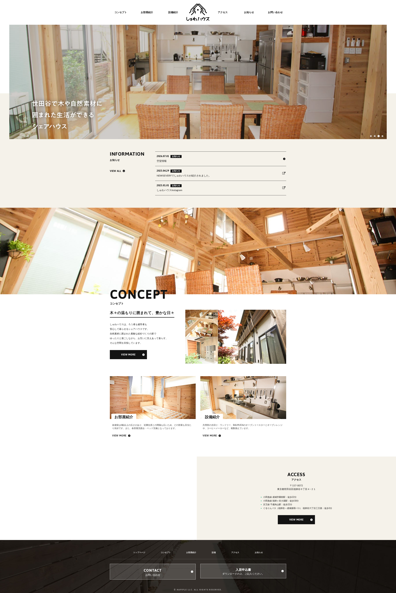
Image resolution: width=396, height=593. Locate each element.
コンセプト (166, 553)
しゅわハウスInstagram (169, 187)
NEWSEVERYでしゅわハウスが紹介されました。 (184, 173)
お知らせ (259, 553)
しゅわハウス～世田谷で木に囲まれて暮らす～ (198, 12)
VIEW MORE (128, 354)
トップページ (139, 553)
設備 (214, 553)
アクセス (235, 553)
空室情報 (168, 158)
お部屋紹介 (191, 553)
